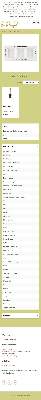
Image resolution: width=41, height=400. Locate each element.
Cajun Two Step (8, 182)
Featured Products (9, 224)
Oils (4, 2)
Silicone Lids (7, 281)
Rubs (22, 4)
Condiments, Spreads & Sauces (14, 197)
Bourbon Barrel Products (11, 170)
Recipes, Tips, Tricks (9, 365)
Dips (4, 205)
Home (4, 32)
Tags (5, 126)
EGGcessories (8, 220)
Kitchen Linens (8, 250)
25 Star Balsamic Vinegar (10, 356)
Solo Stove (7, 292)
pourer (5, 135)
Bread (5, 9)
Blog (19, 13)
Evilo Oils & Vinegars (23, 396)
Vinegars (9, 2)
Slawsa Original (7, 349)
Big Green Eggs (8, 166)
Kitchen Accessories (31, 11)
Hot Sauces (28, 4)
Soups (36, 7)
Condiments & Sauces (30, 2)
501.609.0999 (14, 16)
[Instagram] (15, 382)
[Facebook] (4, 382)
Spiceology (7, 304)
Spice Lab (6, 300)
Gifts (22, 11)
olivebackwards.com (27, 16)
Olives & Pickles (18, 2)
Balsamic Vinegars (9, 151)
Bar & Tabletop (8, 159)
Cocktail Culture (33, 9)
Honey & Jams (22, 9)
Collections (8, 146)
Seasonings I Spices (8, 4)
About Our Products (9, 339)
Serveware (7, 277)
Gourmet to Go (8, 231)
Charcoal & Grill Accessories (13, 185)
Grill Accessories (9, 235)
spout (5, 139)
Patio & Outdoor (11, 13)
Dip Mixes (20, 7)
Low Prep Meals (28, 7)
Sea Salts (35, 4)
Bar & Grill (6, 155)
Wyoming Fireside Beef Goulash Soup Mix (16, 351)
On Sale (6, 315)
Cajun (17, 4)
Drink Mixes (7, 212)
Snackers (6, 285)
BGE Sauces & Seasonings (12, 163)
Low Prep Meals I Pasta (11, 254)
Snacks (17, 11)
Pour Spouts (8, 106)
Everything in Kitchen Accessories (15, 131)
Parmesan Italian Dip (9, 354)
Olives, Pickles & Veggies (11, 262)
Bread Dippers (13, 9)
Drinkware (6, 216)
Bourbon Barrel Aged (9, 7)
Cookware (6, 201)
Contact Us (25, 13)
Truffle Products (9, 11)
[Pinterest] (9, 382)
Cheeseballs (7, 189)
